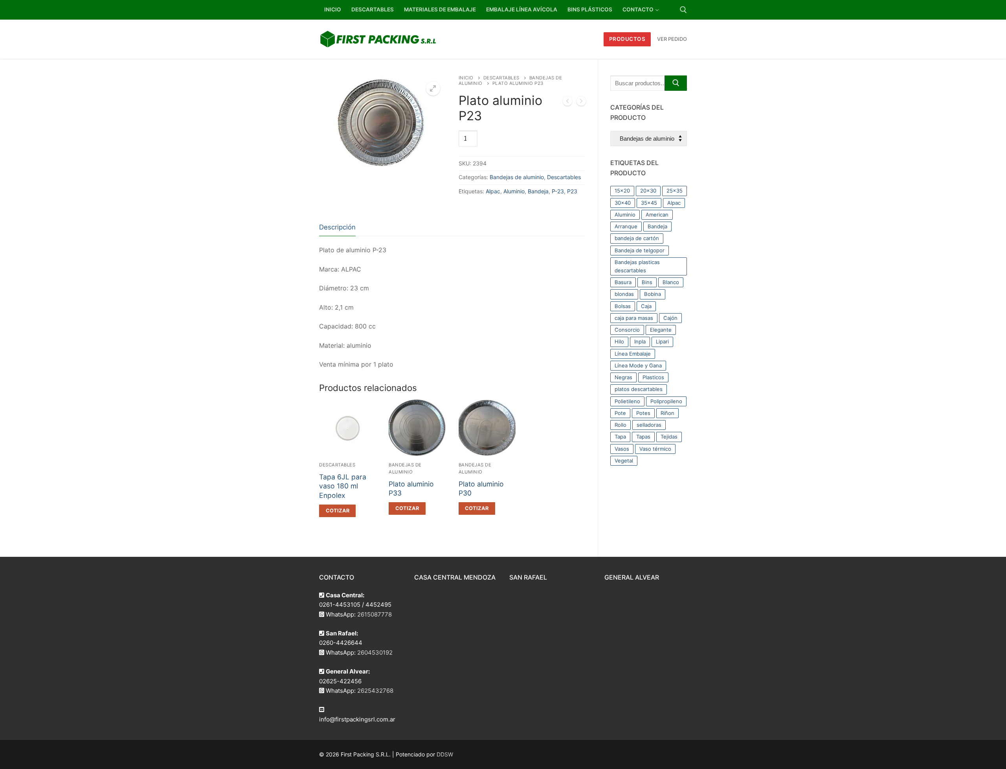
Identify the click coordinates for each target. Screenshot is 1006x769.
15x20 (622, 190)
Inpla (640, 341)
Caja (646, 306)
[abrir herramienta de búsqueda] (683, 9)
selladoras (649, 425)
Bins (647, 282)
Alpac (493, 191)
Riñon (667, 413)
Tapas (643, 436)
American (657, 214)
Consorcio (627, 330)
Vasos (622, 449)
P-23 (558, 191)
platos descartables (639, 389)
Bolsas (623, 306)
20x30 (648, 190)
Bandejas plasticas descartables (637, 266)
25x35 (674, 190)
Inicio (466, 78)
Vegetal (624, 460)
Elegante (661, 330)
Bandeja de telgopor (640, 250)
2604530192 (375, 652)
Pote (620, 413)
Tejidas (669, 436)
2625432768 (375, 690)
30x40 (623, 203)
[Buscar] (676, 83)
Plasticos (653, 377)
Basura (623, 282)
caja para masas (634, 318)
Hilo (619, 341)
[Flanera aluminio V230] (567, 102)
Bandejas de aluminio (517, 177)
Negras (623, 377)
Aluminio (514, 191)
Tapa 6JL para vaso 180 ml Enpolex (342, 486)
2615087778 (374, 614)
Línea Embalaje (633, 354)
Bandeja (538, 191)
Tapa (620, 436)
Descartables (501, 78)
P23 (572, 191)
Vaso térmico (655, 449)
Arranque (626, 226)
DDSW (445, 754)
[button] (433, 88)
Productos (627, 39)
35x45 (649, 203)
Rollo (620, 425)
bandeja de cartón (637, 238)
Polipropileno (666, 401)
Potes (643, 413)
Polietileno (627, 401)
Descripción (337, 227)
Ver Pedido (672, 39)
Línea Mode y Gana (638, 365)
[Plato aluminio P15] (581, 102)
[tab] (337, 228)
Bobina (652, 294)
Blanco (671, 282)
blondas (624, 294)
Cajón (670, 318)
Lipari (662, 341)
